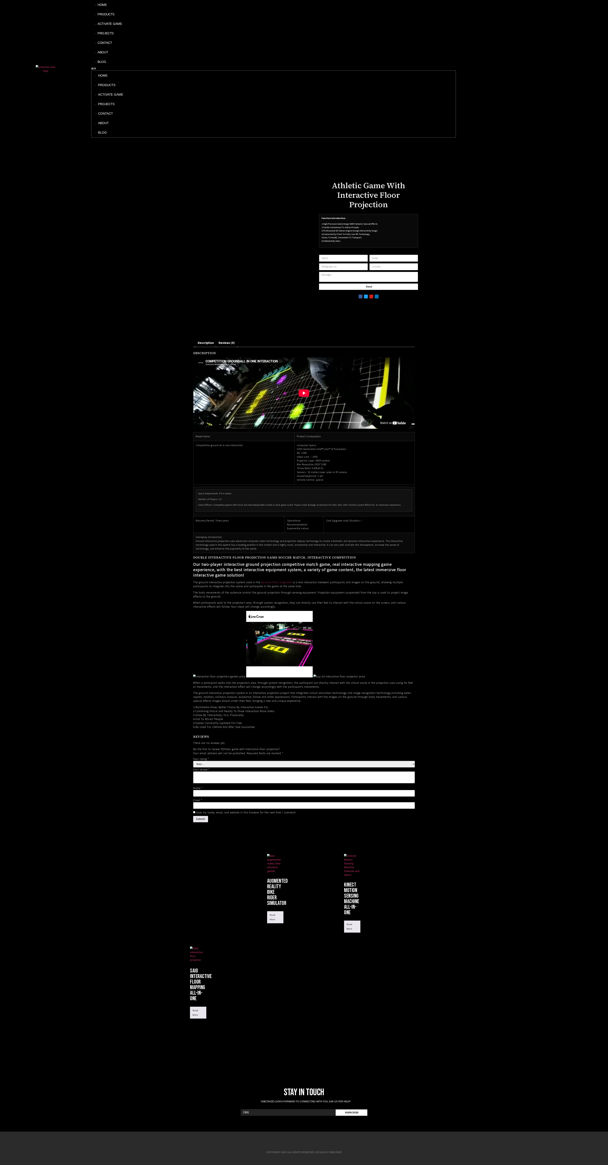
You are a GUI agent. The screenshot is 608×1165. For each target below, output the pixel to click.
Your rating (201, 759)
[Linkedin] (501, 69)
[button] (273, 68)
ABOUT (103, 52)
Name (198, 788)
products (106, 14)
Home (102, 4)
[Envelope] (319, 1141)
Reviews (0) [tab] (226, 343)
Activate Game (110, 23)
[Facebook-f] (289, 1141)
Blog (102, 61)
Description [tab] (206, 343)
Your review (201, 769)
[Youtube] (494, 69)
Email (197, 800)
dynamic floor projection (276, 582)
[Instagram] (508, 69)
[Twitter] (366, 296)
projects (106, 33)
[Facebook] (487, 69)
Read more (272, 917)
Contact (105, 42)
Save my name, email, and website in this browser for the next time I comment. (246, 812)
